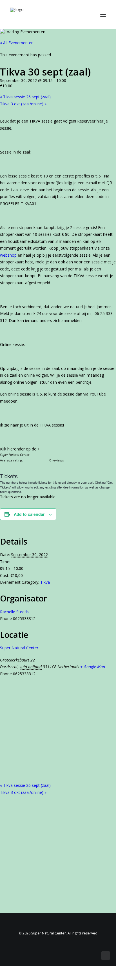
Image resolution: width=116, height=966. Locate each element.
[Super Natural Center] (17, 15)
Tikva (45, 582)
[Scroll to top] (105, 955)
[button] (103, 14)
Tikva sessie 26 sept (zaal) (25, 96)
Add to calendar (29, 514)
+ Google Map (92, 666)
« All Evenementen (17, 42)
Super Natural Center (19, 647)
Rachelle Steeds (14, 611)
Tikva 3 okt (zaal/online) (23, 103)
